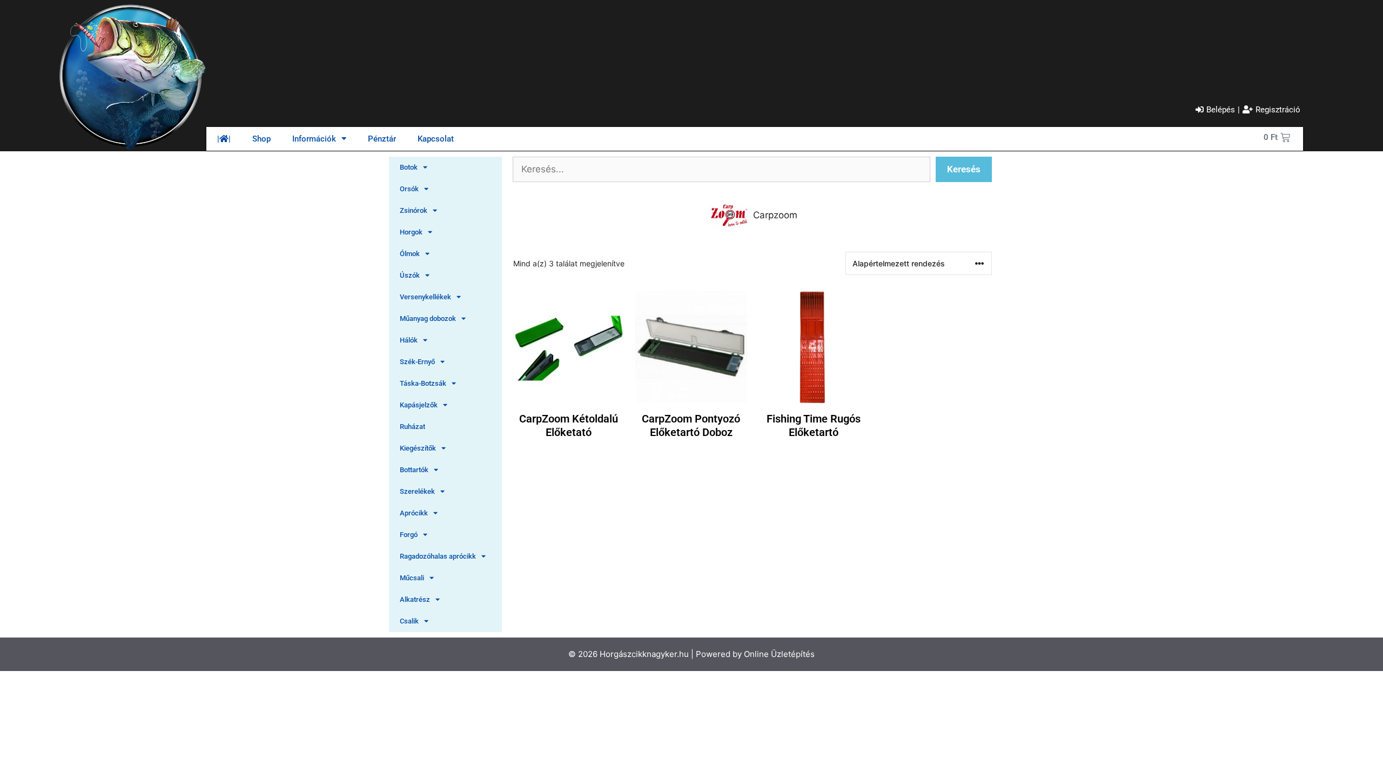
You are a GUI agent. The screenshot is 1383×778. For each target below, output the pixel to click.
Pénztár (382, 139)
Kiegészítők (418, 448)
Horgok (411, 232)
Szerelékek (417, 491)
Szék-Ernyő (417, 362)
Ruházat (412, 426)
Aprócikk (414, 513)
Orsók (409, 189)
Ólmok (410, 254)
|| (224, 139)
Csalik (409, 621)
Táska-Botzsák (423, 383)
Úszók (410, 275)
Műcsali (412, 578)
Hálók (409, 340)
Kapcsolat (436, 139)
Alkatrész (415, 599)
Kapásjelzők (419, 405)
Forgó (409, 535)
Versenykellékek (425, 297)
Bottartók (414, 470)
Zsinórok (413, 210)
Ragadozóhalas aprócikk (438, 556)
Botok (409, 167)
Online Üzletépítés (779, 654)
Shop (261, 139)
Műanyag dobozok (428, 318)
